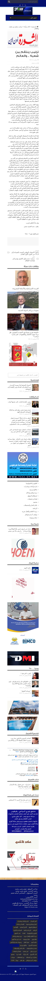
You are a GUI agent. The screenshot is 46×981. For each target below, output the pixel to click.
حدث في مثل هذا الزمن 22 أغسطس (20, 800)
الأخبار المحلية (23, 927)
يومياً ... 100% (14, 960)
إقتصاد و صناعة (20, 924)
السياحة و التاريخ (18, 930)
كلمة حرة (18, 954)
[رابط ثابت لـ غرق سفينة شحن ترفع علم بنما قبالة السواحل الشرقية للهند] (35, 415)
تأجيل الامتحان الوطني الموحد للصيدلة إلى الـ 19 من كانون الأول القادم (25, 252)
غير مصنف (25, 951)
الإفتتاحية (16, 927)
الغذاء (23, 933)
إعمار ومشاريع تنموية (31, 924)
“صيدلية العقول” (26, 691)
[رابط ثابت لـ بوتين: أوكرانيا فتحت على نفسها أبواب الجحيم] (35, 407)
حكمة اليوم (27, 568)
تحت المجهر (17, 933)
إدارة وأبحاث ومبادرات (30, 486)
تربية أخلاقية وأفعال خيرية (29, 511)
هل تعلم (22, 960)
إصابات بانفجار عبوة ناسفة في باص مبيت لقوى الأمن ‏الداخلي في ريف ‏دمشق (20, 431)
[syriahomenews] (23, 13)
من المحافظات (20, 957)
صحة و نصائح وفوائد (32, 948)
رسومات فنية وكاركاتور (16, 942)
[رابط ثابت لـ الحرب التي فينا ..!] (35, 679)
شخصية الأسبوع (33, 945)
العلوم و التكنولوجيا (31, 483)
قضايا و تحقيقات (32, 499)
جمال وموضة (33, 518)
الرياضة (35, 508)
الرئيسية (33, 27)
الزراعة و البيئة (27, 930)
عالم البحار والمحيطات (30, 505)
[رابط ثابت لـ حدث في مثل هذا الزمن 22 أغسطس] (35, 805)
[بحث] (9, 1)
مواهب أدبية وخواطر (31, 514)
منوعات (13, 957)
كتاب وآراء (27, 27)
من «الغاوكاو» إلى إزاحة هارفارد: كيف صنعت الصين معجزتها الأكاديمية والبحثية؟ (19, 683)
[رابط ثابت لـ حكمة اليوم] (35, 573)
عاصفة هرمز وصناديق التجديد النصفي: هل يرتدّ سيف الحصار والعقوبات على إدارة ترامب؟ (24, 334)
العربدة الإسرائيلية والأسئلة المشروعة (25, 288)
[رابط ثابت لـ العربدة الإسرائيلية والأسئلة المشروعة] (23, 286)
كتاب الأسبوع (33, 954)
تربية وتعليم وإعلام (31, 493)
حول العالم (26, 942)
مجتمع (35, 502)
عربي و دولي (33, 951)
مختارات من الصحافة (31, 957)
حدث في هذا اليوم (16, 939)
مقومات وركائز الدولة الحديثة (28, 310)
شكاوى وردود (33, 489)
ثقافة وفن (34, 939)
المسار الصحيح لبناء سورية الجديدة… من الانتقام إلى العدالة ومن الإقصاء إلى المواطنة (19, 387)
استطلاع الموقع (32, 496)
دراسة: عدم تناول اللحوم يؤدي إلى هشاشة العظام (23, 258)
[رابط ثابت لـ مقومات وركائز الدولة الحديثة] (23, 308)
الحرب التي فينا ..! (25, 673)
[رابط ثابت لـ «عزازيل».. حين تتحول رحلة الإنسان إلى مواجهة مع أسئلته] (35, 790)
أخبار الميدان (33, 921)
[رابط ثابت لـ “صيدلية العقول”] (35, 696)
